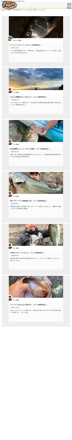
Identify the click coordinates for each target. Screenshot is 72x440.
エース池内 (16, 92)
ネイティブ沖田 (17, 40)
